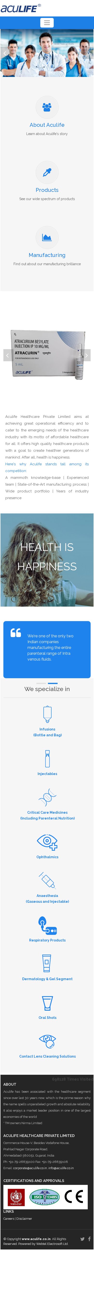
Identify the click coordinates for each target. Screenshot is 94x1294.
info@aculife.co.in (61, 1168)
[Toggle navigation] (47, 23)
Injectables (47, 774)
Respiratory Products (47, 940)
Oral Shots (47, 1018)
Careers (8, 1218)
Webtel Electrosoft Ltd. (52, 1244)
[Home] (20, 8)
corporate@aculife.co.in (30, 1168)
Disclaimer (24, 1218)
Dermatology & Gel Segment (47, 979)
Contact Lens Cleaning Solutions (47, 1056)
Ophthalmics (47, 857)
